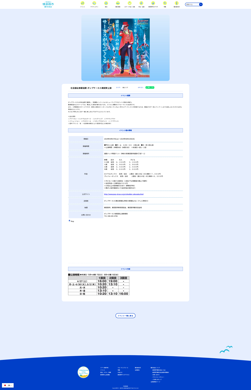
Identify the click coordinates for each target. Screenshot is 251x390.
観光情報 (117, 7)
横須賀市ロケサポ (153, 7)
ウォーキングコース (123, 367)
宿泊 (106, 7)
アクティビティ (94, 7)
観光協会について (155, 367)
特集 (165, 7)
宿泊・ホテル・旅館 (105, 372)
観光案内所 (177, 7)
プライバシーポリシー (158, 377)
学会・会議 (141, 7)
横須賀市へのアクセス (123, 374)
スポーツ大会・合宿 (129, 7)
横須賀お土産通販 (105, 374)
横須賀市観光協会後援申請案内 (160, 372)
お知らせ (120, 372)
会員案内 (137, 370)
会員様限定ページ (155, 382)
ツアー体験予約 (104, 367)
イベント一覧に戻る (125, 315)
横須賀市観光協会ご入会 (158, 370)
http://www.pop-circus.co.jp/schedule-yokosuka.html (123, 194)
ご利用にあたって (157, 379)
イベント (82, 7)
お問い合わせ (156, 374)
